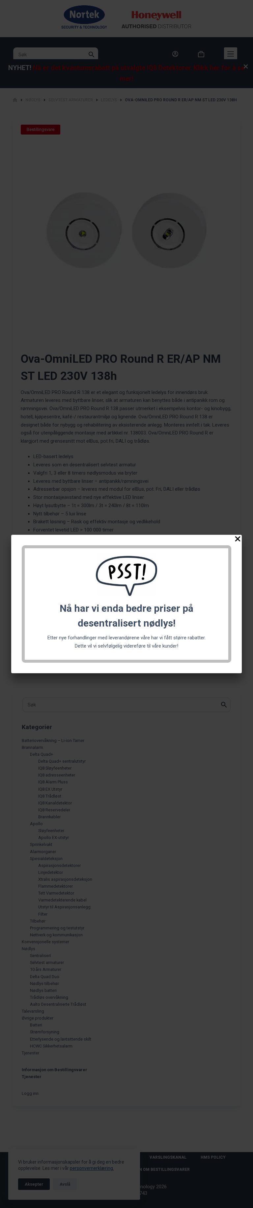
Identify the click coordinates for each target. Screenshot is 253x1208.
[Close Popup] (238, 540)
